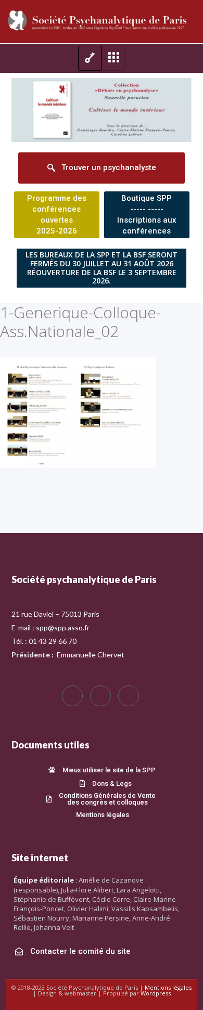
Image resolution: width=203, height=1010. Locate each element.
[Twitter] (100, 695)
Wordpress (156, 993)
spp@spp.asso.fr (63, 627)
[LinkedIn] (128, 695)
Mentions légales (168, 987)
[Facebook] (72, 695)
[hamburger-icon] (90, 58)
